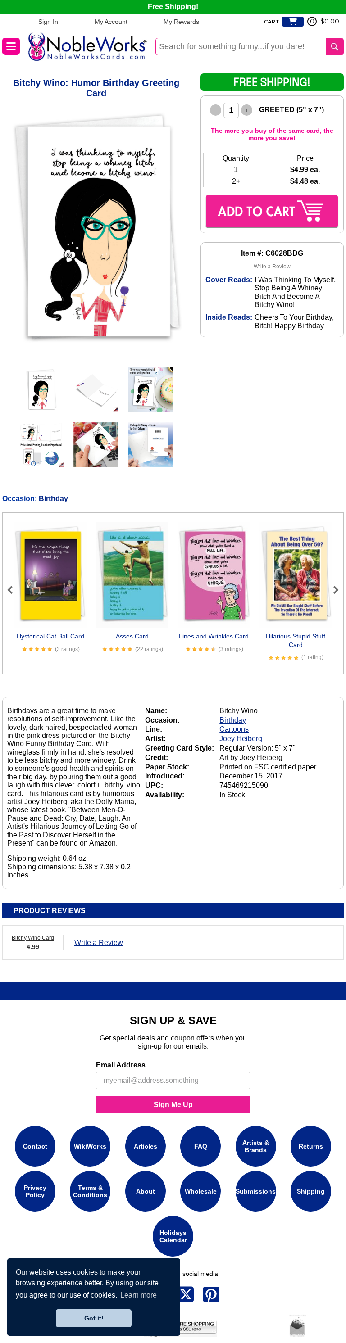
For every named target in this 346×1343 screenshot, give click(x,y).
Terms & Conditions (90, 1191)
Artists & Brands (255, 1146)
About (145, 1191)
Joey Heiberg (240, 738)
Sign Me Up (173, 1104)
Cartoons (234, 729)
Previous (14, 589)
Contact (35, 1146)
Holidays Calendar (173, 1236)
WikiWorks (90, 1146)
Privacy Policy (35, 1191)
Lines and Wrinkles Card (214, 636)
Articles (145, 1146)
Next (332, 589)
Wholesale (201, 1191)
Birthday (53, 498)
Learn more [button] (138, 1295)
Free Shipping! (173, 6)
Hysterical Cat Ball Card (50, 636)
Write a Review (272, 266)
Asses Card (132, 636)
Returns (311, 1146)
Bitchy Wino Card (33, 938)
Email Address (121, 1065)
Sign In (48, 21)
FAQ (200, 1146)
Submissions (256, 1191)
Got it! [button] (94, 1318)
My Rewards (181, 21)
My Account (111, 21)
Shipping (311, 1191)
